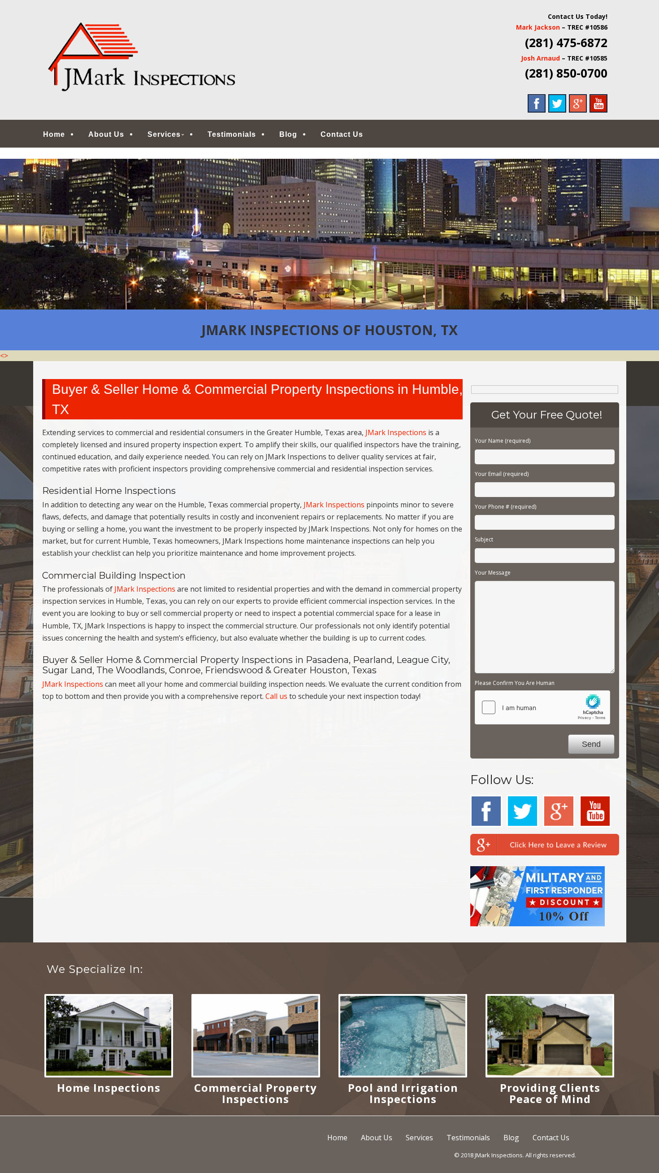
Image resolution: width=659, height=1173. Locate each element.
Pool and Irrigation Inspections (403, 1093)
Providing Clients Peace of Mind (550, 1093)
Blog (288, 134)
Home (54, 134)
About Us (106, 134)
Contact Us (342, 134)
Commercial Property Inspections (255, 1093)
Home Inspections (108, 1087)
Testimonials (232, 134)
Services (164, 134)
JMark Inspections (395, 432)
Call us (276, 696)
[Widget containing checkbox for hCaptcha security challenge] (542, 707)
